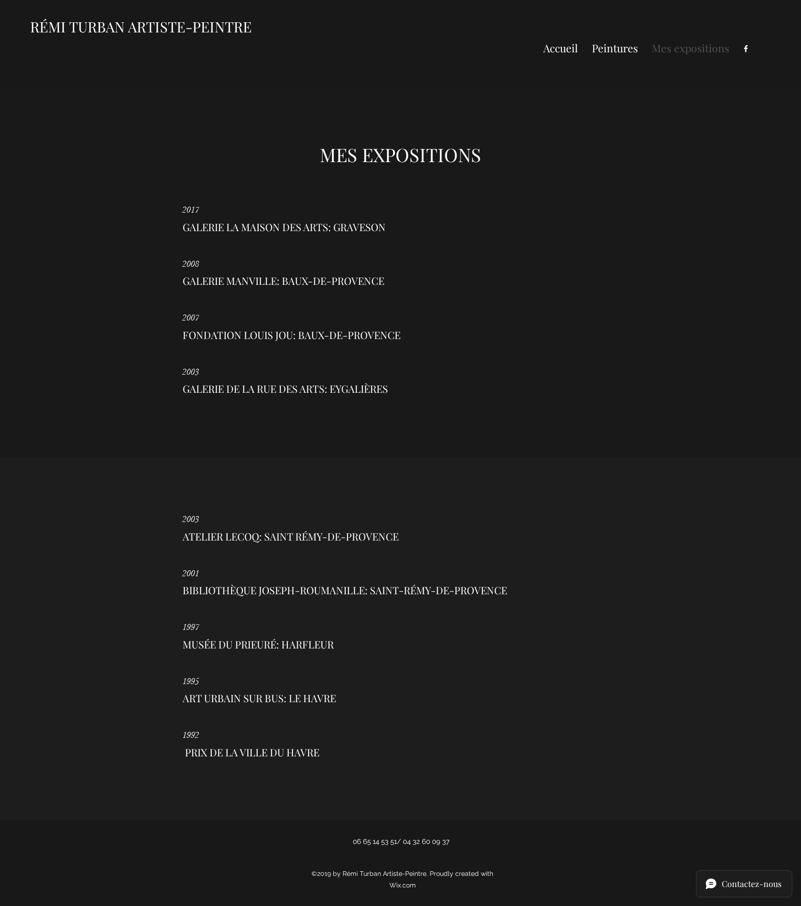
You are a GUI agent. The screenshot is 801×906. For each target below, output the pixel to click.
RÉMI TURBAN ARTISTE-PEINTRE (141, 26)
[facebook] (745, 48)
